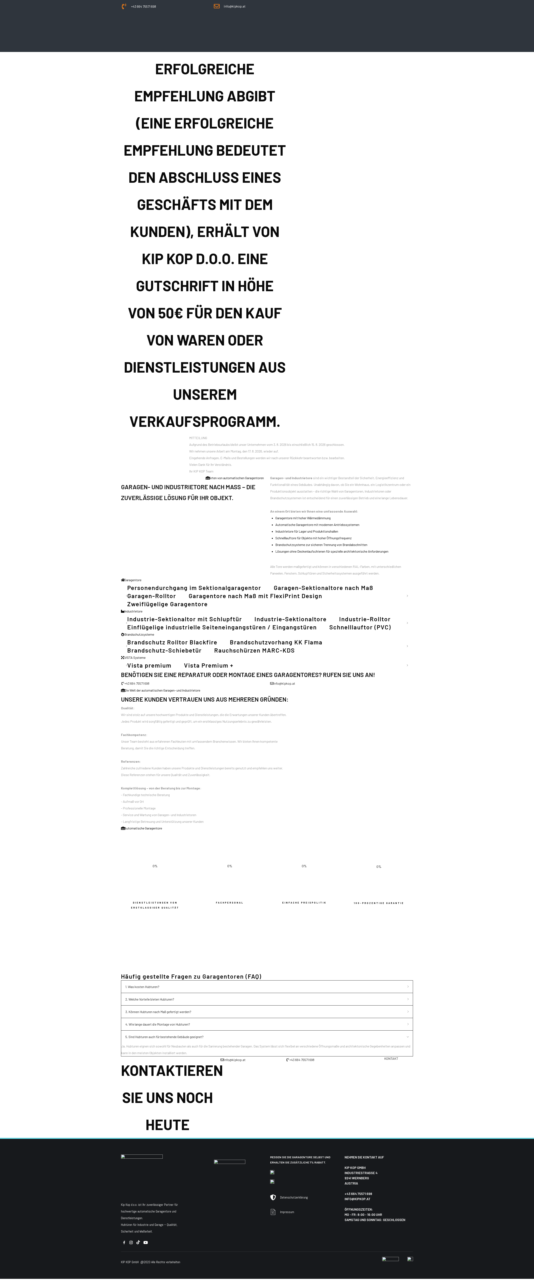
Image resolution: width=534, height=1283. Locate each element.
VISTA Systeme (224, 25)
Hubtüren (126, 1225)
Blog (271, 25)
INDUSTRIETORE (141, 25)
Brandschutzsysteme (183, 25)
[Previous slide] (126, 595)
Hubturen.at (130, 969)
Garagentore (107, 25)
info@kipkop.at (357, 1199)
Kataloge (254, 25)
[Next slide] (407, 595)
